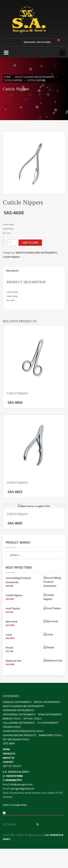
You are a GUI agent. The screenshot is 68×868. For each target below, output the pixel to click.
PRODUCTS (9, 753)
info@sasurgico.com (21, 784)
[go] (57, 555)
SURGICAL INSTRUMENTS (17, 702)
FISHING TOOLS (12, 727)
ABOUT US (8, 757)
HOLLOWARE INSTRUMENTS (19, 722)
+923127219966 (14, 776)
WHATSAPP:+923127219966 (37, 42)
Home (7, 77)
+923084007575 (13, 780)
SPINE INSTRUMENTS (50, 714)
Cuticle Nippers (13, 80)
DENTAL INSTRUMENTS (47, 702)
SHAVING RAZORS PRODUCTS (19, 735)
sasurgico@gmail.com (22, 788)
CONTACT (8, 762)
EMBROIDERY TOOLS (50, 735)
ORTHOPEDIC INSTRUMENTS (19, 714)
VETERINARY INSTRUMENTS (18, 710)
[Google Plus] (46, 824)
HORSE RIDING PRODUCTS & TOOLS (23, 731)
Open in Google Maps (15, 805)
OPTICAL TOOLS (32, 718)
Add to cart (30, 242)
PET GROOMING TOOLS (16, 739)
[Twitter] (29, 824)
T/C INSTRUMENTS (47, 722)
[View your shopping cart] (61, 42)
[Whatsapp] (4, 776)
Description (12, 270)
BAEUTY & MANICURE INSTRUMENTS (35, 77)
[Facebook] (21, 824)
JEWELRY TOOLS (12, 718)
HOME (6, 749)
